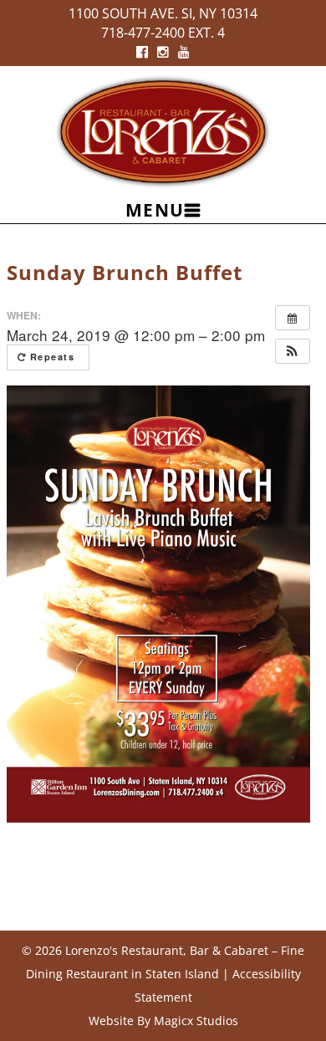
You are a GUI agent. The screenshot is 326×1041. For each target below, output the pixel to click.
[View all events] (292, 317)
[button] (292, 351)
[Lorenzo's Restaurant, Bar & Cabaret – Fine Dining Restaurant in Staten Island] (163, 130)
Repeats (52, 356)
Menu (155, 210)
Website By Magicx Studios (163, 1020)
